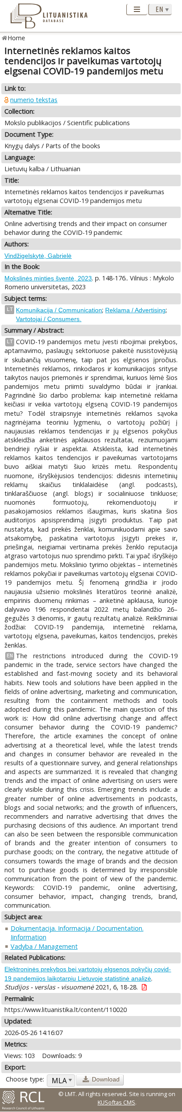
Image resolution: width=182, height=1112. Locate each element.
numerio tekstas (33, 100)
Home (16, 38)
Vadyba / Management (44, 946)
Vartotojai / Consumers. (48, 318)
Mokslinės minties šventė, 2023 (48, 278)
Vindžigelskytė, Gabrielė (38, 255)
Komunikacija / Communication (59, 310)
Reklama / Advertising (135, 310)
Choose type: (25, 1079)
